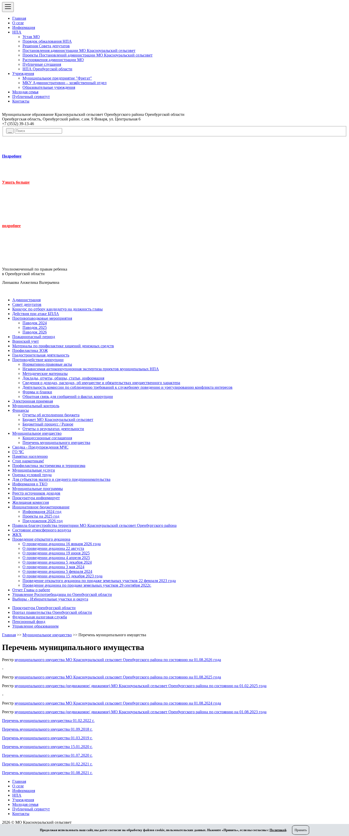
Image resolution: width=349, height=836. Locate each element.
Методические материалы (45, 373)
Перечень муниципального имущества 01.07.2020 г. (47, 755)
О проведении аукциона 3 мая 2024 (53, 567)
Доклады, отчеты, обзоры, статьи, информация (63, 378)
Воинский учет (25, 341)
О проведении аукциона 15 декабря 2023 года (62, 576)
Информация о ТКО (30, 484)
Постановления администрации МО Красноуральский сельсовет (78, 50)
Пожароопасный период (33, 337)
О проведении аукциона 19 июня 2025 (56, 553)
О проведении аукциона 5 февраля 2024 (57, 571)
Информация (23, 27)
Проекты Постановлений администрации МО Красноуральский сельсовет (87, 55)
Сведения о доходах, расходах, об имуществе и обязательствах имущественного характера (101, 383)
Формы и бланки (37, 392)
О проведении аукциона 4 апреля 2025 (56, 557)
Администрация (26, 300)
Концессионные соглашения (47, 438)
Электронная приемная (32, 401)
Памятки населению (30, 456)
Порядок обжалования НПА (47, 41)
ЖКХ (17, 534)
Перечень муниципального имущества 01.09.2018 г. (47, 729)
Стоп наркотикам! (28, 461)
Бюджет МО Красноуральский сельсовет (57, 419)
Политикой (278, 830)
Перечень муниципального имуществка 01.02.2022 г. (48, 720)
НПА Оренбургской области (47, 69)
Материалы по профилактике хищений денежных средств (63, 346)
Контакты (20, 101)
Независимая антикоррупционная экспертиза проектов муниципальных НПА (90, 369)
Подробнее (11, 156)
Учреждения (23, 73)
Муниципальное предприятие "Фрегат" (57, 78)
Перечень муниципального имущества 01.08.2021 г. (47, 773)
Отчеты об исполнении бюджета (50, 415)
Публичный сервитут (31, 96)
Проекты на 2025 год (40, 516)
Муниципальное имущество (37, 433)
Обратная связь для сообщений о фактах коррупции (67, 396)
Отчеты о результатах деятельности (53, 429)
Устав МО (31, 37)
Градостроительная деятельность (40, 355)
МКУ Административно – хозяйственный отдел (64, 83)
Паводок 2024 (34, 323)
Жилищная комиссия (30, 502)
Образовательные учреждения (48, 87)
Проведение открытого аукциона (41, 539)
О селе (18, 23)
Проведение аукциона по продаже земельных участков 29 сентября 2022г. (86, 585)
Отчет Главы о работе (31, 590)
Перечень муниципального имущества (56, 442)
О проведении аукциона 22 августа (53, 548)
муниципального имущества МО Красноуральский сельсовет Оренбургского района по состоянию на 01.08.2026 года (118, 659)
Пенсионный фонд (28, 621)
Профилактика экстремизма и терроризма (48, 465)
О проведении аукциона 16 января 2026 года (61, 544)
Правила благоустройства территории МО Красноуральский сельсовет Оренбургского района (94, 525)
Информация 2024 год (41, 511)
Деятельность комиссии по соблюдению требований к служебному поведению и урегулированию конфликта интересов (127, 387)
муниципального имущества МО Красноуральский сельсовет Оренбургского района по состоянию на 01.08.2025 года (118, 677)
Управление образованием (35, 626)
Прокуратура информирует (36, 498)
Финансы (20, 410)
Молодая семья (25, 92)
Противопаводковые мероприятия (42, 318)
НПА (16, 32)
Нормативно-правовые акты (47, 364)
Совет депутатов (26, 304)
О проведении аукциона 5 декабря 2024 (57, 562)
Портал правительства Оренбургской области (52, 612)
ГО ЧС (18, 452)
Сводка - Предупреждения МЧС (40, 447)
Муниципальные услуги (33, 470)
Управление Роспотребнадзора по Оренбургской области (62, 594)
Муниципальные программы (37, 488)
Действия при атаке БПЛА (35, 313)
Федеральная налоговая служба (39, 617)
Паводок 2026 (34, 332)
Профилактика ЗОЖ (30, 350)
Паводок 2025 (34, 327)
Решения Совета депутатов (46, 46)
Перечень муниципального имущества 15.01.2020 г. (47, 746)
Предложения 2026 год (42, 521)
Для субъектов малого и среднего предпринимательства (61, 479)
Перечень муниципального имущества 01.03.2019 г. (47, 738)
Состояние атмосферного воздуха (41, 530)
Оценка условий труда (32, 475)
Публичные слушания (41, 64)
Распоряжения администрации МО (53, 60)
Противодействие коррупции (38, 360)
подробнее (11, 226)
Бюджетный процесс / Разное (47, 424)
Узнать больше (16, 182)
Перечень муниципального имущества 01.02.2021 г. (47, 764)
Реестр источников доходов (36, 493)
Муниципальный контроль (35, 406)
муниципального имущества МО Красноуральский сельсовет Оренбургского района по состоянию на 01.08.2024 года (118, 703)
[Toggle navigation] (8, 7)
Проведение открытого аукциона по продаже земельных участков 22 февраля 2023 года (99, 580)
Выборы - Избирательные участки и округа (50, 599)
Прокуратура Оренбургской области (44, 608)
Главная (19, 18)
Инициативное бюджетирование (40, 507)
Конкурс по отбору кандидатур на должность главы (57, 309)
